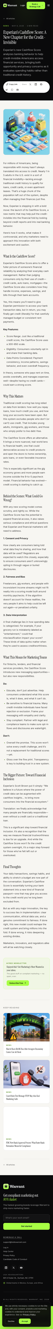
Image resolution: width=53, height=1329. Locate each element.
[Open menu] (48, 5)
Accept (25, 1321)
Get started (26, 1226)
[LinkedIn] (6, 1267)
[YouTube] (21, 1267)
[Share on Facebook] (41, 84)
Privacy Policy (9, 1255)
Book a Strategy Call (34, 5)
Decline (11, 1321)
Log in (5, 1247)
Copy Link (13, 84)
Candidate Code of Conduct (15, 1259)
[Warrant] (10, 5)
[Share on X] (30, 84)
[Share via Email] (17, 90)
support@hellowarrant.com (14, 1242)
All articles (10, 18)
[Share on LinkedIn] (36, 84)
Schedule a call (12, 1237)
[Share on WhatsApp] (12, 90)
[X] (13, 1267)
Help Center (8, 1251)
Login (22, 5)
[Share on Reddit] (6, 90)
